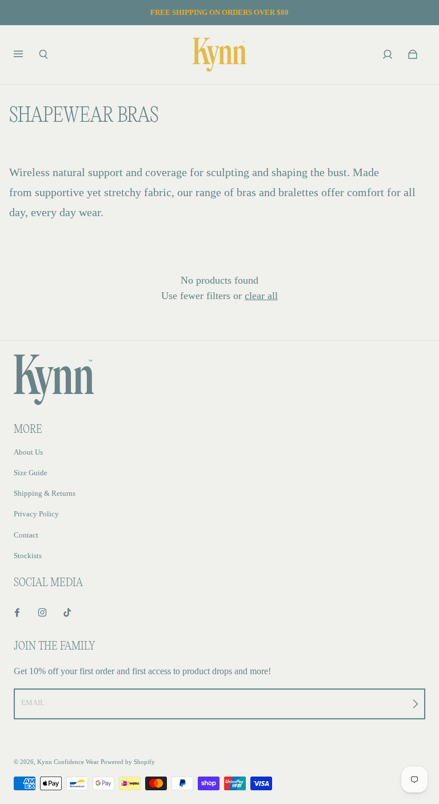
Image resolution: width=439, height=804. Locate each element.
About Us (28, 452)
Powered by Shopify (128, 761)
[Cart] (412, 54)
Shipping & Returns (44, 493)
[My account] (387, 54)
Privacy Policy (36, 514)
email (33, 702)
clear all (261, 295)
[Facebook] (17, 612)
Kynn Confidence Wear (68, 761)
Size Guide (30, 472)
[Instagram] (42, 612)
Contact (26, 535)
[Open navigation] (26, 54)
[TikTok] (67, 612)
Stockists (28, 555)
